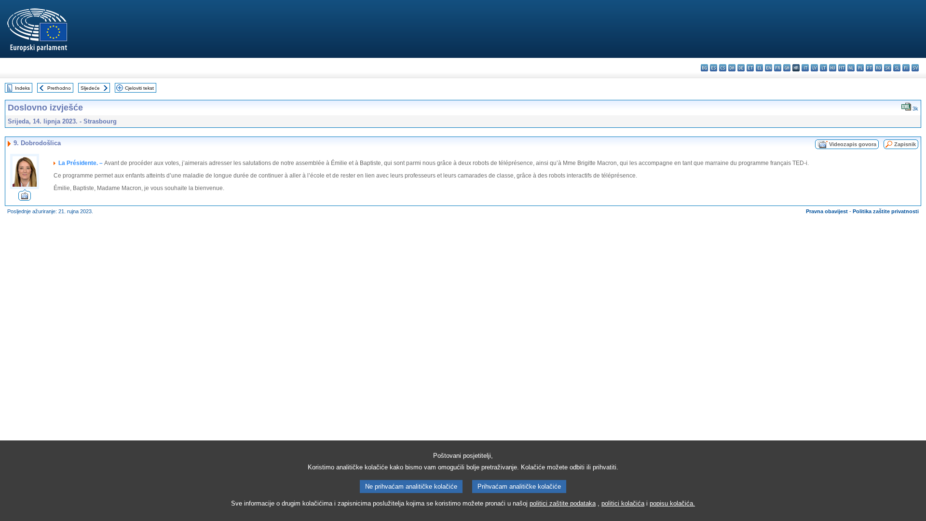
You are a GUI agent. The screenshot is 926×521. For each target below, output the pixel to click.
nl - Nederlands (851, 67)
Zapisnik (905, 144)
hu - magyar (832, 67)
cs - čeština (722, 67)
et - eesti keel (750, 67)
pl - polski (860, 67)
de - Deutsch (741, 67)
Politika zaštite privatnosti (886, 211)
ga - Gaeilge (786, 67)
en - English (768, 67)
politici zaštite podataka (563, 503)
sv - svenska (915, 67)
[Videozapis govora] (24, 198)
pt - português (869, 67)
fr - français (777, 67)
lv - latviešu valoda (814, 67)
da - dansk (731, 67)
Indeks (22, 88)
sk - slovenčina (887, 67)
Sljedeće (90, 88)
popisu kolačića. (672, 503)
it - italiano (805, 67)
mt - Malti (841, 67)
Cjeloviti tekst (139, 88)
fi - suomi (906, 67)
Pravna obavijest (827, 211)
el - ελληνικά (759, 67)
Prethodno (59, 88)
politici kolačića (622, 503)
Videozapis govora (852, 144)
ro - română (878, 67)
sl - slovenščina (896, 67)
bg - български (704, 67)
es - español (713, 67)
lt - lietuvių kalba (823, 67)
